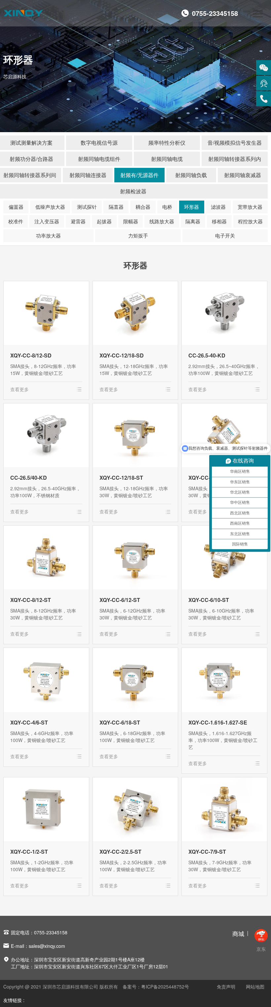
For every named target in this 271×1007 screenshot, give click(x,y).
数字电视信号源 (99, 142)
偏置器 (16, 206)
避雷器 (78, 221)
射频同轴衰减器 (242, 175)
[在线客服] (263, 83)
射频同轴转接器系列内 (234, 159)
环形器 (191, 206)
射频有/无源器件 (139, 175)
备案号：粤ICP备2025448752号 (156, 986)
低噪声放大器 (50, 206)
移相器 (219, 221)
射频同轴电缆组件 (99, 159)
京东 (261, 949)
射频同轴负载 (191, 175)
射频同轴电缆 (167, 159)
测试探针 (87, 206)
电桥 (167, 206)
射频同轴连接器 (87, 175)
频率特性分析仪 (166, 142)
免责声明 (226, 986)
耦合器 (143, 206)
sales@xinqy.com (47, 946)
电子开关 (225, 235)
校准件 (15, 221)
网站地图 (255, 986)
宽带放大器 (250, 206)
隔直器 (116, 206)
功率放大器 (48, 235)
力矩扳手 (138, 235)
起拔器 (104, 221)
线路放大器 (161, 221)
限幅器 (130, 221)
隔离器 (192, 221)
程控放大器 (250, 221)
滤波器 (218, 206)
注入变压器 (46, 221)
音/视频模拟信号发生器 (235, 142)
